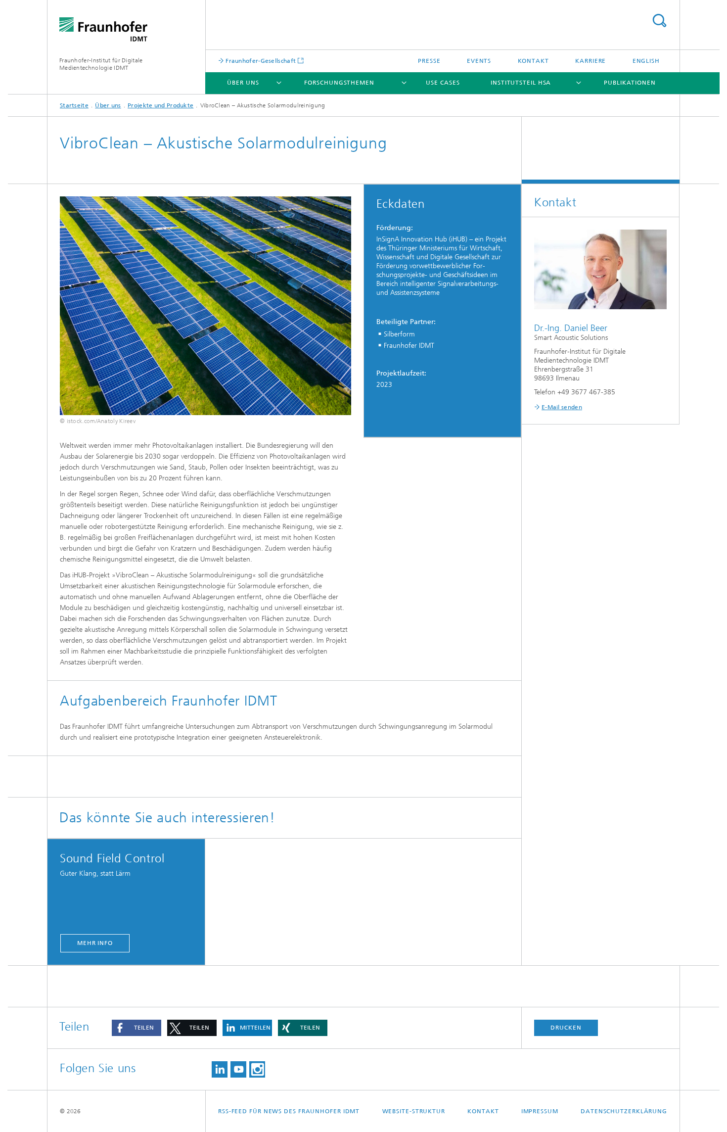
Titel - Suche (659, 20)
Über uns (243, 82)
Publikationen (630, 82)
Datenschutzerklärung (624, 1111)
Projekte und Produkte (160, 105)
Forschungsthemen (339, 82)
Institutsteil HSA (521, 82)
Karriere (590, 60)
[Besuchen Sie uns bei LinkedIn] (219, 1069)
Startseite (74, 105)
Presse (429, 60)
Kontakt (533, 60)
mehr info (95, 943)
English (646, 60)
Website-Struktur (413, 1111)
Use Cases (442, 82)
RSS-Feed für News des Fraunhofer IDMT (289, 1111)
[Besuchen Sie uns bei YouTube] (238, 1069)
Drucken (565, 1027)
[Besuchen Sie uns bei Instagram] (257, 1069)
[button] (136, 1028)
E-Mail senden (562, 407)
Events (479, 60)
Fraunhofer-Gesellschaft (260, 60)
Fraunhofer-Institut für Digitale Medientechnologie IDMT (101, 64)
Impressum (539, 1111)
